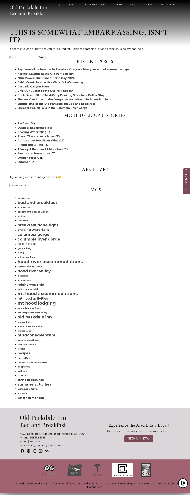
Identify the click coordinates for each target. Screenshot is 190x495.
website (35, 441)
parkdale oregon (27, 344)
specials (23, 375)
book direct (23, 221)
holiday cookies (26, 257)
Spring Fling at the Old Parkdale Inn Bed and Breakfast (56, 103)
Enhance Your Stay (94, 4)
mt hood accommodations (48, 293)
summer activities (35, 384)
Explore (117, 4)
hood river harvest (30, 266)
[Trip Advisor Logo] (49, 475)
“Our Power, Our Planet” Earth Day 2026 (46, 78)
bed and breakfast (37, 202)
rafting (21, 349)
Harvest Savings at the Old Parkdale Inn (46, 73)
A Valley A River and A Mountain (40, 149)
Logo (24, 5)
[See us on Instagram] (40, 451)
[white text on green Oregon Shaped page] (74, 475)
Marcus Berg (94, 487)
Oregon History (28, 157)
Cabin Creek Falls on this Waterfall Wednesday (51, 82)
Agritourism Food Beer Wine (38, 140)
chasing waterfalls (33, 230)
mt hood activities (33, 298)
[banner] (95, 472)
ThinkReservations (147, 483)
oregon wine (24, 331)
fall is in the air (27, 244)
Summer (24, 162)
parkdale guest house (29, 340)
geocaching (24, 248)
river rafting (24, 358)
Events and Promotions (34, 153)
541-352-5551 (168, 4)
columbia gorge (33, 234)
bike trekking (24, 207)
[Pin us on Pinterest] (28, 451)
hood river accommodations (50, 261)
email (23, 441)
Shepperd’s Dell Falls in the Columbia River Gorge (52, 108)
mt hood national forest (29, 308)
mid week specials (28, 289)
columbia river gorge (39, 239)
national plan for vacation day (32, 313)
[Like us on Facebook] (22, 451)
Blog (132, 4)
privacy (43, 445)
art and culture (24, 198)
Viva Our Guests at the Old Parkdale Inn (45, 91)
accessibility (28, 445)
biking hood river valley (33, 211)
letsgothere (24, 280)
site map (56, 445)
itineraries (23, 276)
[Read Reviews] (47, 451)
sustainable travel (28, 389)
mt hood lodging (37, 303)
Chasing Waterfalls (31, 132)
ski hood (22, 371)
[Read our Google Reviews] (34, 451)
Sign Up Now (138, 438)
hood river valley (34, 271)
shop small (24, 366)
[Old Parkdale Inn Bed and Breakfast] (29, 16)
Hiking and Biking (30, 145)
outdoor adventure (36, 335)
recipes (24, 353)
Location (147, 4)
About (71, 4)
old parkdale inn (35, 317)
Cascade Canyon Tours (34, 86)
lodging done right (31, 284)
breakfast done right (38, 225)
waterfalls (23, 393)
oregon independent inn (30, 326)
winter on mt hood (31, 397)
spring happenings (31, 379)
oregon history (26, 322)
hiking (21, 253)
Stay (58, 4)
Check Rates (186, 180)
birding (22, 216)
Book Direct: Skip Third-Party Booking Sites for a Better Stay (61, 95)
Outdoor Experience (32, 127)
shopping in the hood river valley (32, 363)
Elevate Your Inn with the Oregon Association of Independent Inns (64, 99)
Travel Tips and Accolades (36, 136)
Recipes (23, 123)
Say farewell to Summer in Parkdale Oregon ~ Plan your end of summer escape (74, 69)
